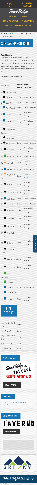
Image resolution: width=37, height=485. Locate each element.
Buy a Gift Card (11, 385)
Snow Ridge (18, 11)
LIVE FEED (9, 4)
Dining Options (10, 431)
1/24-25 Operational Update (13, 402)
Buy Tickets (3, 484)
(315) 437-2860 (20, 480)
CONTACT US (29, 480)
